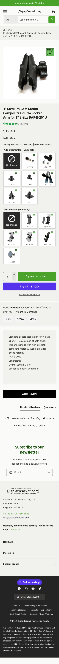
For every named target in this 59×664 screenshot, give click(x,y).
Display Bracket (24, 621)
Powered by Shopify (40, 621)
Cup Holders (46, 610)
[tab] (30, 408)
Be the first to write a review (29, 425)
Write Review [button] (29, 393)
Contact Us (14, 529)
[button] (5, 11)
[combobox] (37, 19)
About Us (16, 606)
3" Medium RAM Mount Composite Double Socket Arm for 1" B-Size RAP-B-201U (27, 34)
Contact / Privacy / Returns (41, 614)
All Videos (42, 606)
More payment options (29, 294)
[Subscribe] (49, 472)
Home (9, 30)
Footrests (34, 610)
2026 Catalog (29, 606)
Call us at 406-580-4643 (16, 513)
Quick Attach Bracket (18, 614)
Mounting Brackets (18, 610)
